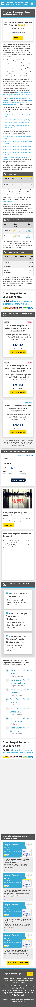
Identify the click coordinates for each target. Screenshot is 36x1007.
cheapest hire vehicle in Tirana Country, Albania (17, 302)
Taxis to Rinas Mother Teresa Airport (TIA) (17, 123)
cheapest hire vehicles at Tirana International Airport (18, 751)
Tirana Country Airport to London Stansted (21, 711)
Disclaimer (29, 980)
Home (6, 978)
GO (30, 974)
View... (5, 870)
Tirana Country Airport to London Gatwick (21, 721)
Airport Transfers (28, 978)
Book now (18, 38)
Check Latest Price (18, 352)
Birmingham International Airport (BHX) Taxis (18, 149)
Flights (12, 978)
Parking (7, 980)
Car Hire (18, 978)
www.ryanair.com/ (8, 201)
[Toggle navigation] (32, 3)
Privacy (15, 982)
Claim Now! (9, 525)
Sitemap (22, 982)
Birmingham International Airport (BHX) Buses (18, 146)
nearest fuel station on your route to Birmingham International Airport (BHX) (18, 102)
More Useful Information (18, 963)
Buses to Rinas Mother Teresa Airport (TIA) (17, 120)
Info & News (21, 980)
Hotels (13, 980)
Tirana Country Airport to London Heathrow (21, 683)
